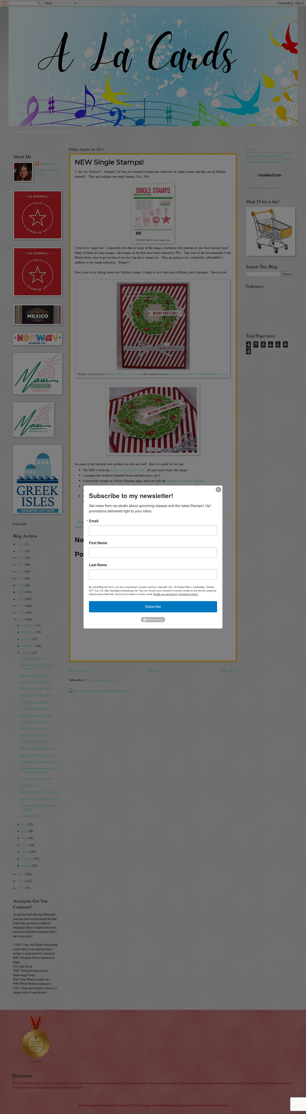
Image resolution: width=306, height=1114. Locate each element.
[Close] (218, 489)
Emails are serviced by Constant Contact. (175, 594)
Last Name (98, 565)
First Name (98, 543)
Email (93, 521)
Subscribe (153, 607)
